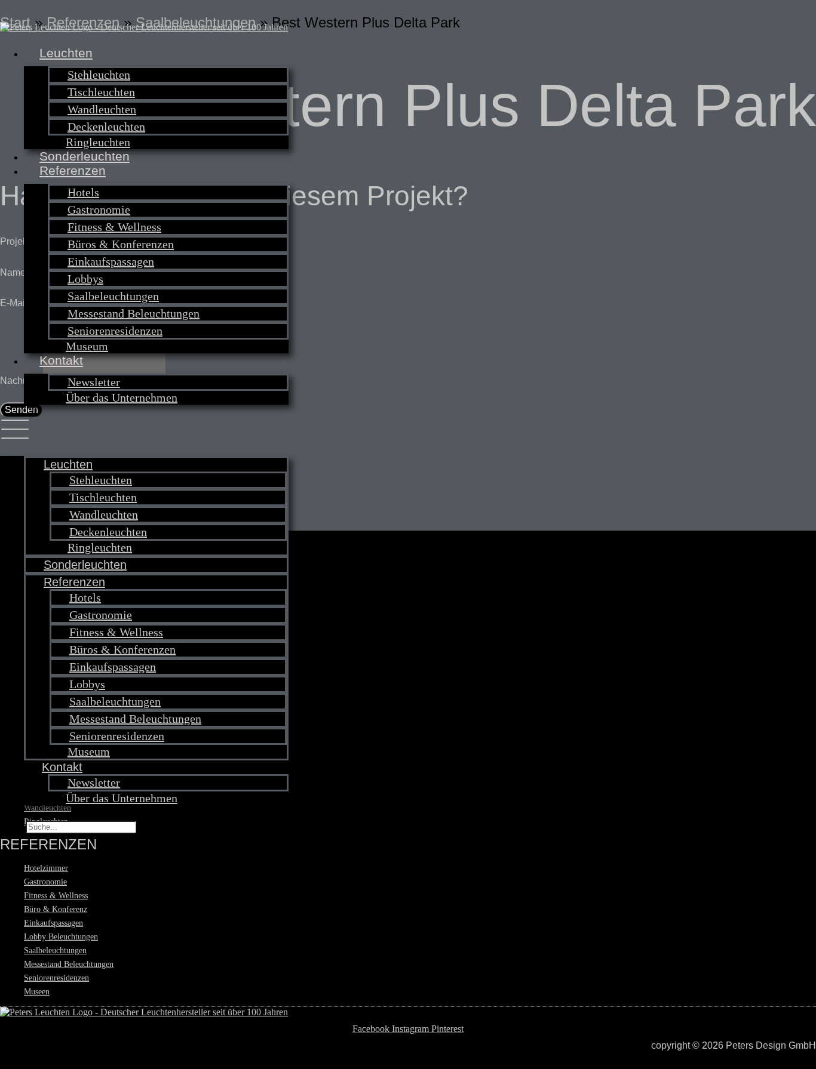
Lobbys (85, 278)
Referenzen (72, 170)
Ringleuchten (98, 142)
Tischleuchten (101, 91)
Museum (87, 346)
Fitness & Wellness (114, 226)
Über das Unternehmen (121, 397)
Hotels (83, 192)
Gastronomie (99, 209)
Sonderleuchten (84, 156)
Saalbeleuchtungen (113, 296)
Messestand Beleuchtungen (134, 313)
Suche (11, 826)
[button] (144, 430)
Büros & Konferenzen (121, 244)
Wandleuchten (102, 109)
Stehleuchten (99, 74)
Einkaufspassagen (111, 261)
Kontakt (61, 360)
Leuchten (66, 53)
